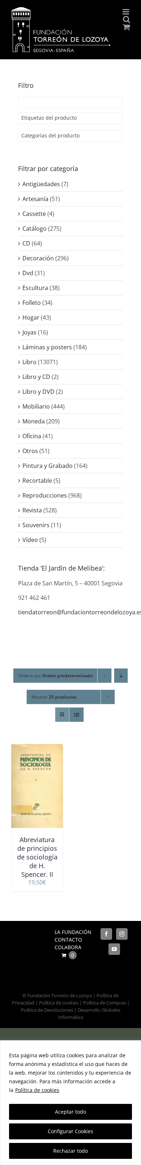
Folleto (31, 303)
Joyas (29, 332)
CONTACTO (68, 939)
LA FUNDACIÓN (73, 932)
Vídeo (30, 540)
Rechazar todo (70, 1150)
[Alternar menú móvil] (126, 12)
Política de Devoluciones (47, 1010)
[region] (70, 1102)
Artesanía (35, 199)
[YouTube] (114, 949)
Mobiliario (36, 406)
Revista (32, 510)
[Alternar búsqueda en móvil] (126, 19)
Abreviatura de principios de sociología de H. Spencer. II (37, 857)
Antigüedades (41, 184)
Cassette (34, 214)
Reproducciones (44, 495)
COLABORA (68, 947)
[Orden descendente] (121, 675)
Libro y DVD (38, 392)
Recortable (37, 481)
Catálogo (34, 228)
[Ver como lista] (76, 715)
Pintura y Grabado (47, 466)
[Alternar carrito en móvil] (126, 27)
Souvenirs (36, 525)
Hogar (30, 317)
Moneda (33, 421)
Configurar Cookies (70, 1131)
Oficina (31, 436)
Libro (29, 362)
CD (26, 243)
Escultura (35, 288)
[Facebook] (106, 934)
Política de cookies (37, 1090)
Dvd (27, 273)
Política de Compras (104, 1002)
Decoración (38, 258)
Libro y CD (36, 377)
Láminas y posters (47, 347)
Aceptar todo (70, 1111)
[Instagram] (122, 934)
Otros (30, 451)
